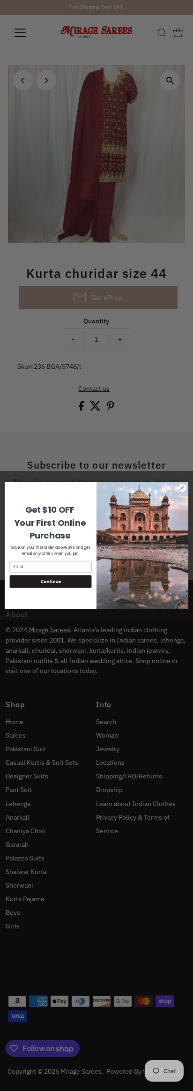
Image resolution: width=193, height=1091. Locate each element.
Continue (50, 581)
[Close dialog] (182, 488)
